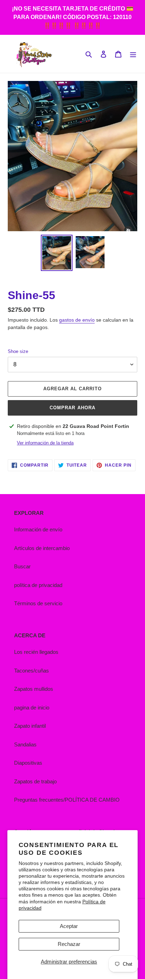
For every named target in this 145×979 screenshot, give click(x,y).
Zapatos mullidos (33, 689)
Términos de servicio (38, 603)
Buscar (22, 566)
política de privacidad (38, 585)
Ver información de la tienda (45, 443)
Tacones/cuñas (31, 671)
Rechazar (69, 944)
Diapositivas (28, 763)
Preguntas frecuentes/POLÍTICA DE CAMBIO (67, 800)
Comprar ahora (72, 407)
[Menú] (133, 54)
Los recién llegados (36, 652)
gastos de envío (77, 320)
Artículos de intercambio (42, 548)
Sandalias (25, 744)
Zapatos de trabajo (35, 781)
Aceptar (69, 926)
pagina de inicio (31, 707)
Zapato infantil (30, 726)
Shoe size (18, 351)
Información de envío (38, 529)
